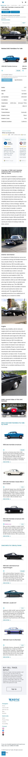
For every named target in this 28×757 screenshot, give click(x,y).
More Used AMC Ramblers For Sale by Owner (12, 423)
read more (7, 157)
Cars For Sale (14, 5)
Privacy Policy (4, 752)
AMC (20, 5)
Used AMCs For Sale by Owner (11, 545)
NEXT (23, 23)
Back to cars (3, 5)
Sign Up (14, 689)
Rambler (24, 5)
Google (11, 160)
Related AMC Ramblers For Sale (11, 48)
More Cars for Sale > (5, 19)
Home (8, 5)
